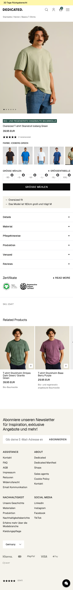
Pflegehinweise (12, 235)
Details (7, 217)
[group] (17, 360)
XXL (65, 177)
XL (53, 177)
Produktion (9, 245)
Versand (7, 254)
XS (8, 177)
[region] (36, 360)
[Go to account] (53, 9)
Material (7, 226)
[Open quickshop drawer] (31, 366)
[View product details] (17, 379)
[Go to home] (13, 9)
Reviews (8, 264)
